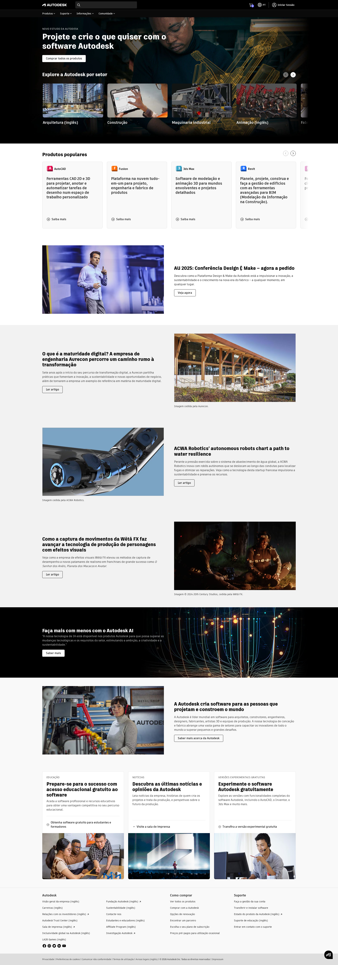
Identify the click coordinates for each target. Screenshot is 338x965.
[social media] (54, 946)
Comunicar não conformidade (96, 959)
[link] (73, 107)
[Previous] (285, 74)
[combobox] (106, 4)
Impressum (217, 959)
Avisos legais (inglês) (147, 959)
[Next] (293, 74)
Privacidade (48, 959)
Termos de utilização (123, 959)
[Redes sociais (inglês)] (54, 945)
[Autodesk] (54, 5)
